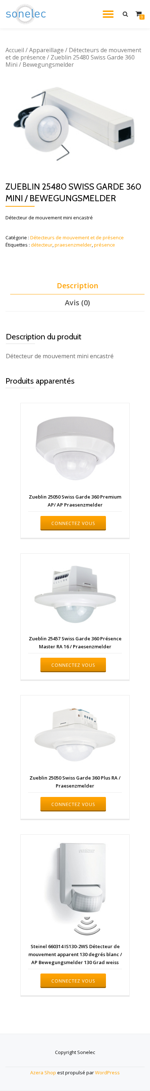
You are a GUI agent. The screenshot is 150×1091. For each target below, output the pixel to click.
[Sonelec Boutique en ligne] (27, 14)
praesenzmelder (73, 244)
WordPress (107, 1072)
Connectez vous (73, 523)
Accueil (14, 50)
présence (104, 244)
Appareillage (46, 50)
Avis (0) (77, 302)
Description (77, 285)
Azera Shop (43, 1072)
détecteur (41, 244)
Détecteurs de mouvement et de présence (73, 53)
